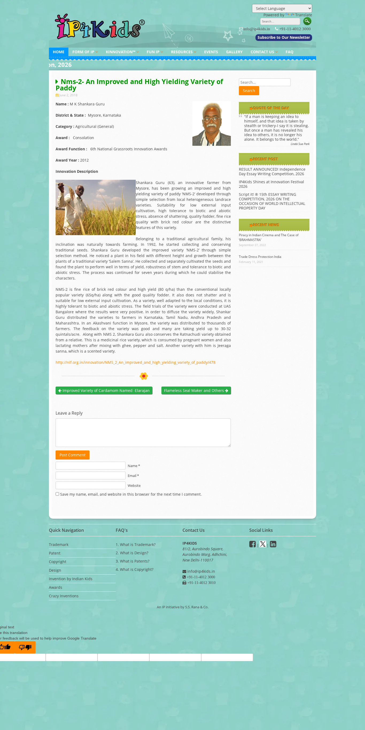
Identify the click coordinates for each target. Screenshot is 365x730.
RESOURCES (182, 51)
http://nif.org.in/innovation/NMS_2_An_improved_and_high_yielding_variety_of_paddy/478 (135, 362)
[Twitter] (263, 545)
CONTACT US (262, 51)
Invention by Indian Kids (70, 578)
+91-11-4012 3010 (201, 582)
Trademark (58, 544)
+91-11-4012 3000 (295, 29)
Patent (54, 553)
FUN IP (153, 51)
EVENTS (211, 51)
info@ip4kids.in (256, 29)
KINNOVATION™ (120, 51)
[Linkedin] (273, 545)
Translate (303, 14)
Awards (55, 587)
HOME (58, 51)
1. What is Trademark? (136, 544)
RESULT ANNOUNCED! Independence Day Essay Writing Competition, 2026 (272, 171)
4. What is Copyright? (134, 569)
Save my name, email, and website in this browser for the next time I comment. (131, 494)
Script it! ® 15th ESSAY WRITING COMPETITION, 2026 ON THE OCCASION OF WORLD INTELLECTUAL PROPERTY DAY (272, 201)
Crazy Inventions (64, 595)
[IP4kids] (101, 42)
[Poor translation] (25, 647)
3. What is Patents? (132, 561)
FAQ (289, 51)
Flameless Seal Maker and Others (194, 390)
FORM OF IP (83, 51)
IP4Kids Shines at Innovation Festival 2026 (271, 184)
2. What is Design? (132, 552)
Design (55, 570)
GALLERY (234, 51)
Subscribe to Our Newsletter (284, 37)
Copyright (57, 561)
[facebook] (252, 545)
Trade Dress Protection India (260, 256)
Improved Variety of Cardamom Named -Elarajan (105, 390)
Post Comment (73, 454)
